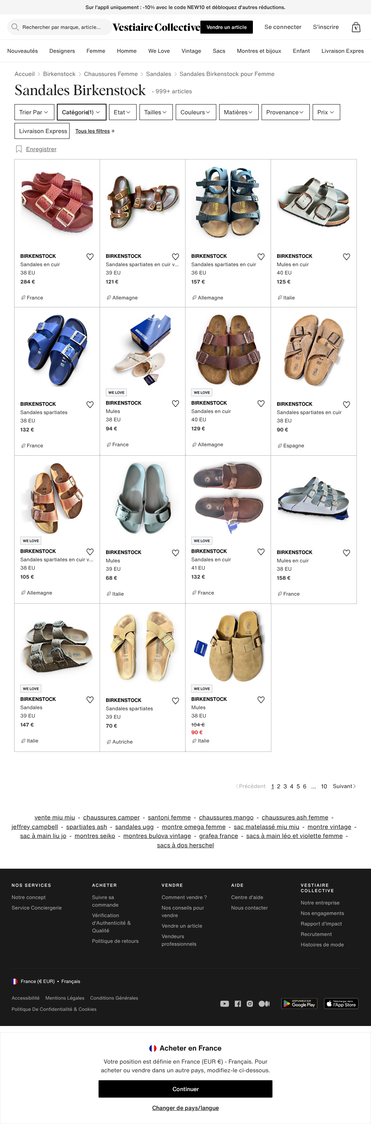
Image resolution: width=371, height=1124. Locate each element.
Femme (96, 51)
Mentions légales (64, 998)
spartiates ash (86, 826)
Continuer (185, 1089)
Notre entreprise (320, 903)
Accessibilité (25, 998)
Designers (62, 51)
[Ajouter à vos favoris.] (90, 256)
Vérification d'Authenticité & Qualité (111, 923)
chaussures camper (111, 817)
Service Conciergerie (37, 908)
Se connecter (282, 27)
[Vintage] (207, 51)
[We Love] (176, 51)
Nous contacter (249, 908)
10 (324, 786)
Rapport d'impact (321, 924)
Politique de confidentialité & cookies (54, 1009)
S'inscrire (326, 27)
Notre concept (29, 897)
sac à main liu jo (43, 835)
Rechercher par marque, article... (61, 27)
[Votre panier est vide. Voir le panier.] (356, 27)
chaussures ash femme (295, 817)
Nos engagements (322, 913)
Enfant (301, 51)
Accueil (24, 73)
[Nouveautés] (43, 51)
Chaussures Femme (111, 73)
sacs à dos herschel (185, 845)
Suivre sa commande (105, 901)
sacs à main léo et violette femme (294, 835)
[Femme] (111, 51)
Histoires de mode (322, 945)
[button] (356, 27)
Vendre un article (227, 27)
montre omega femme (194, 826)
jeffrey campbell (35, 826)
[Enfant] (315, 51)
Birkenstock (59, 73)
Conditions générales (114, 998)
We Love (159, 51)
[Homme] (142, 51)
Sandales (158, 73)
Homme (127, 51)
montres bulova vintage (157, 835)
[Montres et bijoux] (287, 51)
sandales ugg (134, 826)
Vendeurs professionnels (179, 940)
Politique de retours (115, 941)
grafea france (218, 835)
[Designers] (81, 51)
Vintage (191, 51)
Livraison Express (343, 51)
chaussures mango (226, 817)
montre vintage (329, 826)
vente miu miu (54, 817)
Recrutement (316, 934)
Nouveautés (22, 51)
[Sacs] (231, 51)
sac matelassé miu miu (266, 826)
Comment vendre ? (184, 897)
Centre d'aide (247, 897)
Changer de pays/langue (185, 1107)
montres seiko (95, 835)
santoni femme (169, 817)
